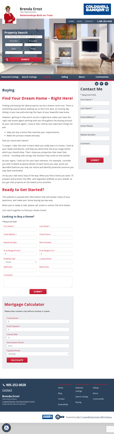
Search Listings (29, 77)
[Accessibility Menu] (6, 427)
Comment (85, 143)
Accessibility (63, 404)
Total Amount (12, 318)
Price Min (14, 41)
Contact (89, 21)
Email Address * (10, 234)
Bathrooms (44, 267)
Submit (38, 291)
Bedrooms (8, 267)
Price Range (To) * (47, 250)
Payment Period (13, 350)
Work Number (45, 242)
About (82, 77)
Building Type (9, 258)
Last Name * (44, 226)
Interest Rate (12, 334)
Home (71, 21)
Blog (79, 21)
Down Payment (13, 326)
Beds (14, 48)
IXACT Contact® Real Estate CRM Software (94, 417)
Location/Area (45, 259)
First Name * (9, 226)
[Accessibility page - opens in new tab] (60, 418)
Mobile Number (10, 242)
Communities (102, 77)
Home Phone (44, 234)
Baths (33, 48)
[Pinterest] (101, 84)
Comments (8, 275)
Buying (47, 77)
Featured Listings (10, 77)
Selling (64, 77)
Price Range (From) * (12, 250)
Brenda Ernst (31, 8)
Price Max (33, 41)
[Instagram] (106, 84)
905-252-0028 (105, 21)
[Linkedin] (96, 84)
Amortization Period (15, 342)
